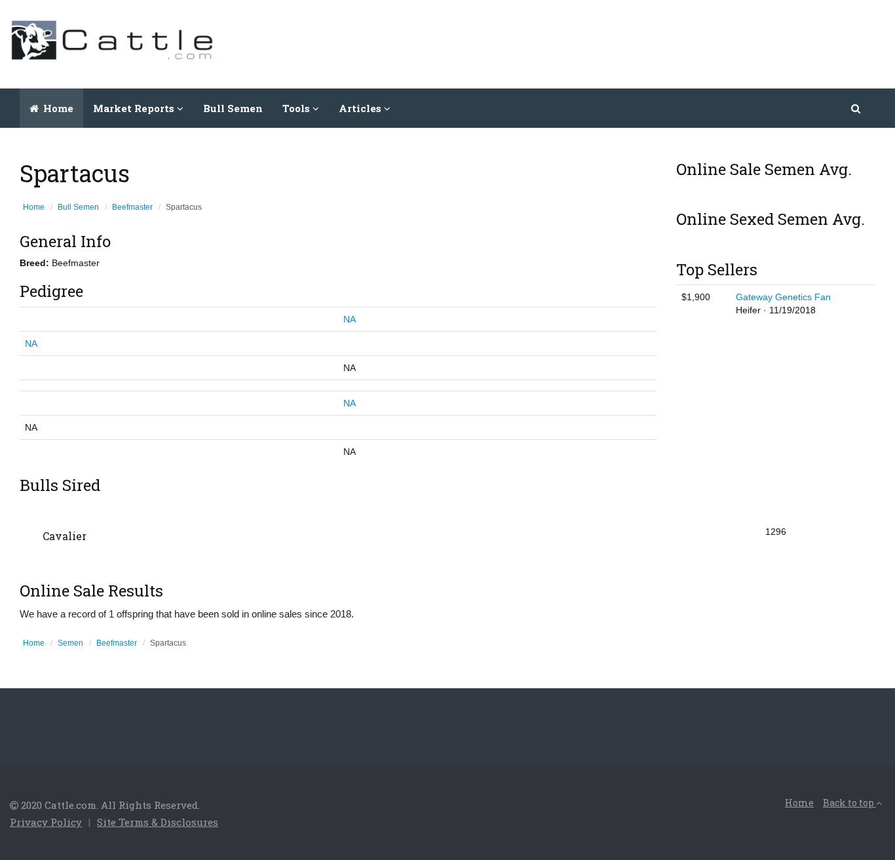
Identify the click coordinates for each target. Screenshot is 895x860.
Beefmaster (132, 207)
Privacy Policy (46, 822)
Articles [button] (361, 108)
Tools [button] (297, 108)
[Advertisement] (646, 42)
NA (349, 319)
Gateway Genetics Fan (783, 297)
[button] (856, 108)
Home (57, 108)
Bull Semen (233, 108)
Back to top (849, 802)
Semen (70, 643)
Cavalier (64, 536)
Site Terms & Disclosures (157, 822)
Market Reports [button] (135, 108)
